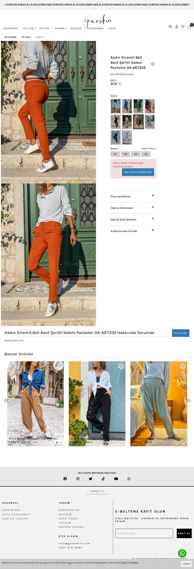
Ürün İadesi (68, 518)
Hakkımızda (11, 510)
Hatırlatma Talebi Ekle (138, 172)
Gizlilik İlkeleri (15, 518)
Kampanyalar (69, 510)
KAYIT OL (184, 533)
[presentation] (6, 401)
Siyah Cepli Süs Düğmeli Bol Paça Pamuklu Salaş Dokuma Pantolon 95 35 (96, 439)
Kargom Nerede (71, 527)
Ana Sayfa (10, 37)
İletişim (65, 522)
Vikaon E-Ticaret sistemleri (154, 558)
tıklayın (134, 562)
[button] (133, 195)
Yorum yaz (180, 333)
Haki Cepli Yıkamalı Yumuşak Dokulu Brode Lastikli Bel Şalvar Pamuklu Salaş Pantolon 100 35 (158, 439)
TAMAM (186, 564)
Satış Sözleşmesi (16, 514)
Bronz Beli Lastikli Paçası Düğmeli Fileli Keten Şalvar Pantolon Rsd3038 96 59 (33, 439)
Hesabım (65, 514)
